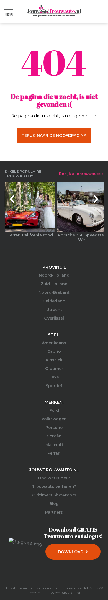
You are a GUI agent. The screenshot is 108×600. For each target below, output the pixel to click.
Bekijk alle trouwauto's (81, 173)
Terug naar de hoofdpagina (54, 135)
